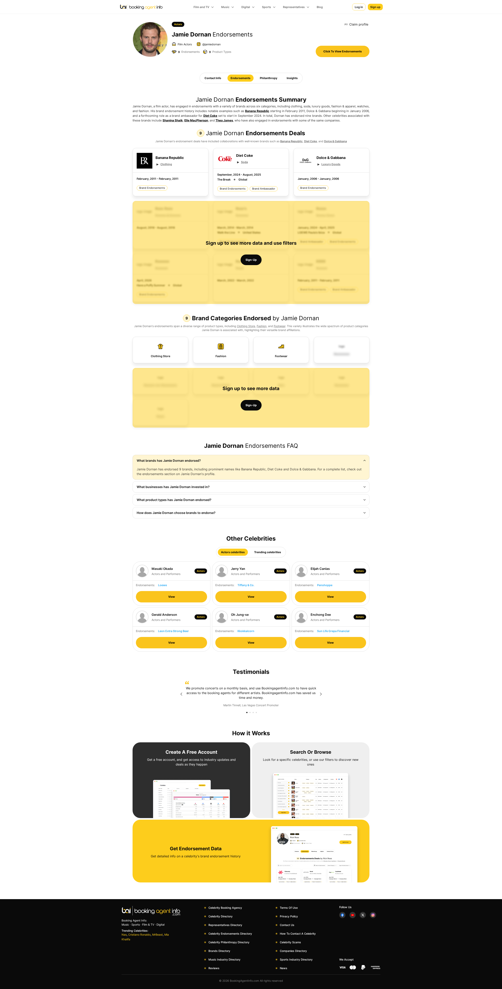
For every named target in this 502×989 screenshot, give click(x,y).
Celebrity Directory (220, 916)
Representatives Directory (225, 925)
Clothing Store (246, 326)
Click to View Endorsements (342, 51)
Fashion (261, 326)
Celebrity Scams (290, 942)
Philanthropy (268, 78)
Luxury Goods (330, 164)
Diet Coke (210, 116)
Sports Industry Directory (296, 959)
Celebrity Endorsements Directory (230, 933)
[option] (251, 694)
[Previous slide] (181, 694)
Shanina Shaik (173, 120)
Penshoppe (324, 585)
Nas (124, 934)
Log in (359, 7)
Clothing (166, 164)
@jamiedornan (211, 44)
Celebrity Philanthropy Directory (228, 942)
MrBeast (157, 934)
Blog (320, 7)
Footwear (279, 326)
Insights (292, 78)
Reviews (213, 968)
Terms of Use (289, 907)
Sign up (375, 7)
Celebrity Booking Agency (225, 907)
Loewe (162, 585)
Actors (178, 24)
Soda (244, 162)
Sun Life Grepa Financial (333, 631)
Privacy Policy (289, 916)
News (283, 968)
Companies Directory (293, 951)
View (171, 596)
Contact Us (287, 925)
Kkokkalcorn (245, 631)
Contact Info (213, 78)
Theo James (224, 120)
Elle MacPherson (196, 120)
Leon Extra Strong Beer (173, 631)
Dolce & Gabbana (335, 141)
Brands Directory (219, 951)
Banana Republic (257, 111)
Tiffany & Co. (245, 585)
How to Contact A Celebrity (298, 933)
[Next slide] (320, 694)
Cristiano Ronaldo (139, 934)
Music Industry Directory (224, 959)
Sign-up (251, 259)
